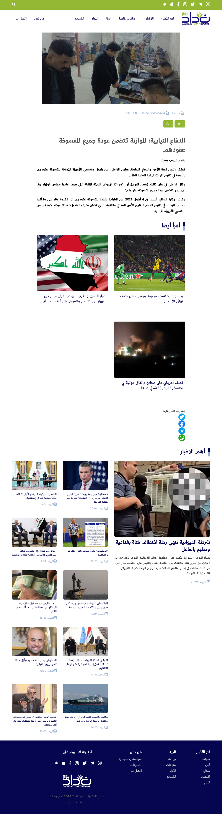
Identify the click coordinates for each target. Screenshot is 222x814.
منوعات (171, 765)
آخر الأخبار (167, 19)
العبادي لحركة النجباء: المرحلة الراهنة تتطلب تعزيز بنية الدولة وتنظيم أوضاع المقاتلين (87, 664)
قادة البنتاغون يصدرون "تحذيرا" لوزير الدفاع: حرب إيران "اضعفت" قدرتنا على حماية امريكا (87, 497)
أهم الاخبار (192, 451)
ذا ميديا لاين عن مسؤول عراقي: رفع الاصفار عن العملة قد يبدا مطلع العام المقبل (36, 607)
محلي (206, 771)
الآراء (94, 19)
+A (180, 124)
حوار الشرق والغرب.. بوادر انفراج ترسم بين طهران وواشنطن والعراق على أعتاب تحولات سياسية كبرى (73, 301)
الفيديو (79, 19)
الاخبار (149, 19)
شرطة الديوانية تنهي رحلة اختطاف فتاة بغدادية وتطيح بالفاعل (163, 545)
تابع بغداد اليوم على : (76, 752)
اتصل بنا (21, 19)
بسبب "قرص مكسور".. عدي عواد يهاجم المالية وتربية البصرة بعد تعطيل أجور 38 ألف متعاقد (35, 720)
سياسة (205, 759)
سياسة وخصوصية (130, 759)
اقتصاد (205, 777)
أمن (207, 765)
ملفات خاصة (127, 19)
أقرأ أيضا (171, 225)
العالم (108, 19)
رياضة (172, 759)
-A (168, 124)
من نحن (39, 19)
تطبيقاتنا (135, 765)
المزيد (172, 752)
